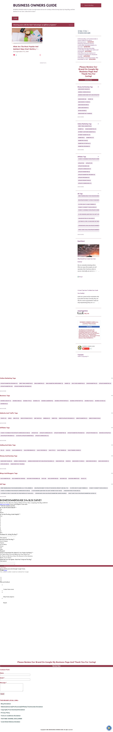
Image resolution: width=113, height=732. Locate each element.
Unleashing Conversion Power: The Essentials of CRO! (88, 58)
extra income (82, 110)
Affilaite (81, 163)
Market (80, 128)
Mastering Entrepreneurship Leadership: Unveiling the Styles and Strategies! (88, 50)
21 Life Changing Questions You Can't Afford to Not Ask (92, 215)
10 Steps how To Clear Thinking (86, 204)
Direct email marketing (84, 126)
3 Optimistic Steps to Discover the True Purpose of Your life (93, 222)
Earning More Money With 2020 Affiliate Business (90, 95)
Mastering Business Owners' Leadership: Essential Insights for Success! (87, 45)
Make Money (82, 99)
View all (71, 25)
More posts (43, 62)
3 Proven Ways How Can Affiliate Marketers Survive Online (93, 226)
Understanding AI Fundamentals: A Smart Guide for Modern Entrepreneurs (88, 40)
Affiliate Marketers (83, 171)
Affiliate (89, 163)
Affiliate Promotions (84, 180)
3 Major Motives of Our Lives (86, 218)
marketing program (84, 146)
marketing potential (84, 143)
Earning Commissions (84, 92)
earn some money (83, 107)
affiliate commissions (84, 183)
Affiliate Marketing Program (86, 174)
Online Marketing (90, 128)
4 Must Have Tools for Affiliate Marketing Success (91, 230)
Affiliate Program (83, 177)
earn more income (83, 104)
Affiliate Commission (84, 168)
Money (90, 99)
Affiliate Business (83, 166)
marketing (89, 137)
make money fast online (85, 113)
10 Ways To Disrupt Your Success (87, 207)
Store (15, 18)
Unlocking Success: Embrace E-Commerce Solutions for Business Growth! (87, 54)
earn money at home (84, 101)
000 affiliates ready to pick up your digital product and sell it (94, 201)
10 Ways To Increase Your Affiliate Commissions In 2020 (92, 159)
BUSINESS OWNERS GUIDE (35, 5)
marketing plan (82, 140)
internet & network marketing (86, 131)
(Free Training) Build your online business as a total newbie (93, 196)
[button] (40, 55)
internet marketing (84, 134)
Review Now (88, 80)
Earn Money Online (83, 89)
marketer (81, 137)
